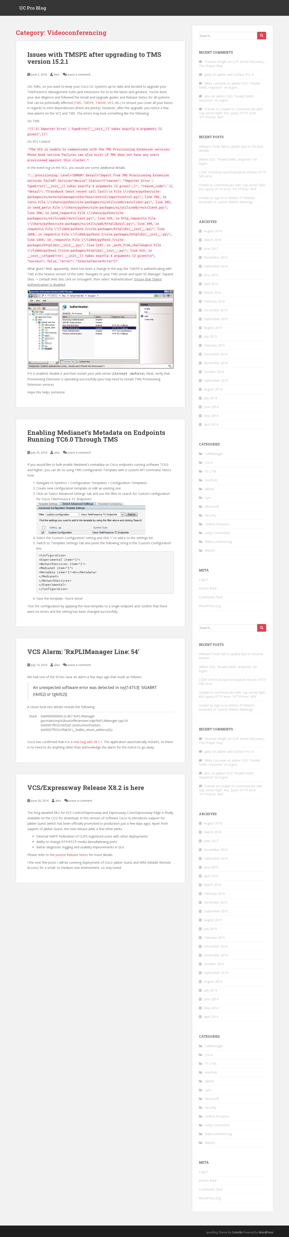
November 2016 (216, 257)
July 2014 (210, 398)
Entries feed (207, 588)
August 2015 (213, 328)
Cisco (209, 462)
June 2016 (211, 275)
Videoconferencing (218, 541)
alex (57, 452)
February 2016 (214, 301)
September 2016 (216, 266)
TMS (78, 103)
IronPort (211, 480)
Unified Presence (217, 524)
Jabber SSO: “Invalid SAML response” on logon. (229, 85)
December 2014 (215, 354)
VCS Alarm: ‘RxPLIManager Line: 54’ (83, 651)
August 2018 (213, 231)
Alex (57, 74)
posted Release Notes (72, 855)
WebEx (210, 550)
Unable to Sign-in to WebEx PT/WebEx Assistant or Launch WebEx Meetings (227, 200)
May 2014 (211, 415)
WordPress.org (210, 606)
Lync (208, 498)
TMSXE (101, 103)
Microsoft (212, 506)
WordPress (266, 1232)
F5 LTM (210, 471)
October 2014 (214, 371)
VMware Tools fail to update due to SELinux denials (231, 148)
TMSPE (88, 103)
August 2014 (213, 389)
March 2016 (212, 292)
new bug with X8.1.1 (87, 742)
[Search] (261, 35)
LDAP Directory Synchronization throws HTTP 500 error (232, 174)
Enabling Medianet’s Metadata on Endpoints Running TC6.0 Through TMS (96, 436)
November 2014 (216, 363)
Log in (203, 579)
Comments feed (211, 597)
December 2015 (215, 310)
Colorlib (237, 1232)
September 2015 (216, 319)
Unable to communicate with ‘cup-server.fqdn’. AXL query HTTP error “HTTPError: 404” (231, 113)
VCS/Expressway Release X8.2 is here (85, 787)
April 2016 (211, 284)
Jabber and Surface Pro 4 (235, 74)
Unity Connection (217, 533)
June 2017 (211, 248)
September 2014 (216, 380)
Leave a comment (78, 74)
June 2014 (211, 407)
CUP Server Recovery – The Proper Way (232, 64)
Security (210, 515)
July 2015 (210, 336)
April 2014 (211, 424)
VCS (110, 103)
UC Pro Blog (32, 8)
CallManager (214, 454)
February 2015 (214, 345)
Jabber (209, 489)
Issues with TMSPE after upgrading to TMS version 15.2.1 (94, 58)
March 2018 (212, 240)
